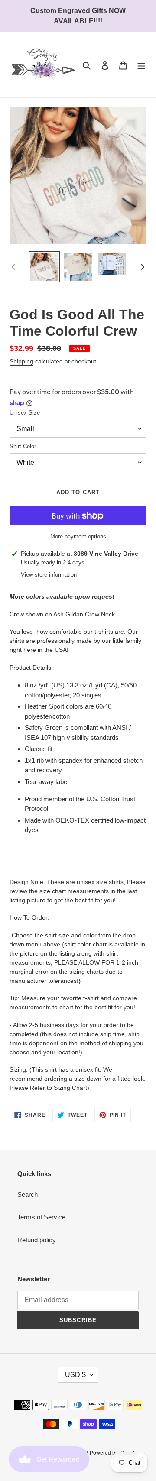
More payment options (78, 536)
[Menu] (141, 65)
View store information (49, 574)
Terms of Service (41, 1217)
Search (27, 1194)
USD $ (75, 1374)
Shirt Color (23, 446)
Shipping (21, 361)
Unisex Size (25, 412)
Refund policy (36, 1240)
